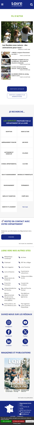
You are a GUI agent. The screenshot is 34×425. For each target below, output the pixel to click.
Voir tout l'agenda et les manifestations (17, 95)
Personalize (29, 421)
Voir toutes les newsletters (26, 243)
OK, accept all (7, 421)
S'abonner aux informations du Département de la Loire (16, 232)
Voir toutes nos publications (25, 397)
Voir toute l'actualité (17, 89)
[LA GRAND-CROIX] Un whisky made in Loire (20, 74)
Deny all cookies (19, 421)
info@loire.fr (25, 414)
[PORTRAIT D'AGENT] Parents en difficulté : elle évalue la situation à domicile (19, 61)
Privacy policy (17, 423)
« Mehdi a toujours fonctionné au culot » (20, 53)
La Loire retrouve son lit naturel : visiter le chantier (19, 67)
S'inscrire (11, 237)
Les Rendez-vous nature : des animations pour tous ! (14, 46)
